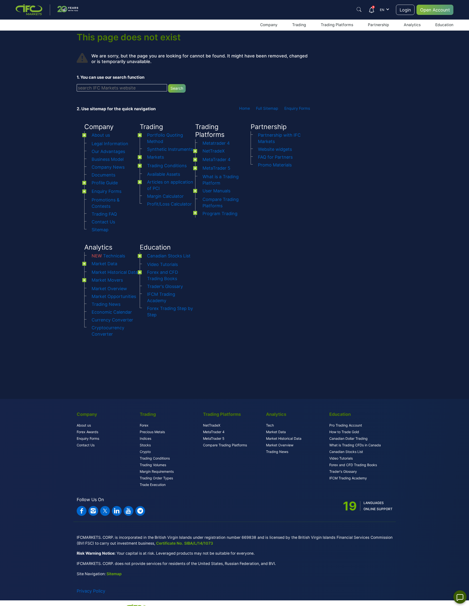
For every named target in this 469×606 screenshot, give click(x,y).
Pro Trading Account (345, 425)
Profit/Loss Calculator (169, 204)
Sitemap (100, 229)
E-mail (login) (329, 79)
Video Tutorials (162, 264)
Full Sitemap (267, 108)
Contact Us (103, 221)
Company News (108, 167)
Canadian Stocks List (169, 255)
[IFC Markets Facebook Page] (81, 511)
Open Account (435, 9)
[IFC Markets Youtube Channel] (128, 511)
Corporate (355, 38)
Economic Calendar (112, 312)
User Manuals (216, 190)
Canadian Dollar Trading (348, 438)
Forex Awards (87, 432)
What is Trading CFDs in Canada (355, 445)
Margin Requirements (157, 471)
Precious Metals (152, 432)
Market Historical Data (115, 272)
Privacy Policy (91, 591)
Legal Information (110, 143)
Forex (144, 425)
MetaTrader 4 (217, 159)
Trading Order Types (156, 478)
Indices (145, 438)
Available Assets (163, 174)
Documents (103, 174)
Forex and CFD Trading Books (353, 465)
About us (101, 135)
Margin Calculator (165, 196)
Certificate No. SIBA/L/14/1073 (184, 543)
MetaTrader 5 (216, 168)
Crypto (145, 452)
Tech (270, 425)
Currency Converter (112, 319)
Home (244, 108)
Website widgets (275, 149)
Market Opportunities (114, 296)
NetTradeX (214, 151)
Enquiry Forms (297, 108)
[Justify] (359, 9)
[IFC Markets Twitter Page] (105, 511)
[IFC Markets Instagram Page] (93, 511)
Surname (326, 67)
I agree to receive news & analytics (346, 138)
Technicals (108, 255)
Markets (155, 157)
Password (326, 94)
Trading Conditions (167, 165)
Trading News (106, 304)
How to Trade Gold (344, 432)
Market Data (104, 263)
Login (405, 9)
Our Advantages (108, 151)
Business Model (108, 159)
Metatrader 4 (216, 143)
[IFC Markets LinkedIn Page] (117, 511)
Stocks (145, 445)
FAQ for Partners (275, 157)
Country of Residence (336, 108)
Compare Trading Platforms (225, 445)
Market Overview (109, 288)
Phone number (330, 123)
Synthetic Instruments (170, 149)
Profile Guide (105, 182)
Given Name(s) (330, 54)
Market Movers (107, 280)
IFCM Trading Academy (348, 478)
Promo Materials (275, 164)
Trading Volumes (153, 465)
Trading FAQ (104, 214)
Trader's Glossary (165, 286)
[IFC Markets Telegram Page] (140, 511)
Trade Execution (153, 485)
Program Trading (220, 213)
